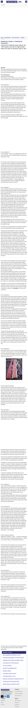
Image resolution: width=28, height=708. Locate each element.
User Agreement (18, 691)
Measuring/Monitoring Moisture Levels (12, 655)
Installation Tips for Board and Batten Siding (13, 660)
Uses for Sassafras (7, 665)
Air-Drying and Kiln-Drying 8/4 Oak (11, 681)
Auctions (17, 706)
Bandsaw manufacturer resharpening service (13, 678)
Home (2, 37)
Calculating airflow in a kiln (9, 676)
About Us (17, 702)
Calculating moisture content (9, 673)
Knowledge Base (7, 37)
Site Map (3, 700)
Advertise (17, 704)
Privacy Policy (18, 695)
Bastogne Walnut (7, 670)
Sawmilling (22, 37)
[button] (2, 696)
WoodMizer (15, 288)
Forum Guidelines (19, 693)
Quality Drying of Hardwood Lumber (11, 684)
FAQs (2, 702)
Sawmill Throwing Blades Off (9, 668)
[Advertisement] (14, 22)
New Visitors (18, 700)
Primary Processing (15, 37)
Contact (2, 704)
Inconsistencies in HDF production (11, 663)
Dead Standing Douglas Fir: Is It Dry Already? (13, 657)
